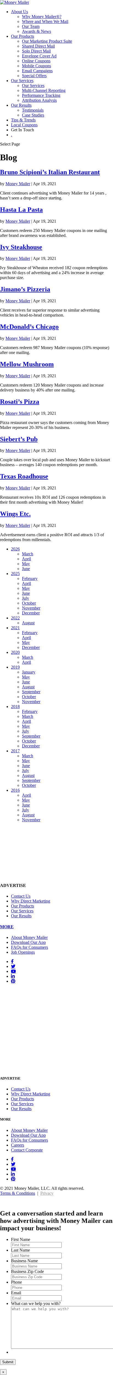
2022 (15, 618)
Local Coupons (24, 125)
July (25, 598)
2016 (15, 790)
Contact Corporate (27, 1150)
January (28, 672)
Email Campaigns (37, 70)
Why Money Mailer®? (41, 16)
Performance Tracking (41, 95)
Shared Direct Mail (38, 46)
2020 (15, 652)
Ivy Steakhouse (21, 247)
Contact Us (20, 896)
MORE (7, 926)
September (31, 691)
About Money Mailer (29, 937)
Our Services (22, 80)
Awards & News (36, 31)
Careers (17, 1145)
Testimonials (33, 110)
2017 (15, 751)
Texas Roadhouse (24, 476)
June (26, 568)
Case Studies (33, 115)
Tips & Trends (23, 120)
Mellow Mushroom (27, 364)
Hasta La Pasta (21, 209)
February (30, 578)
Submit (7, 1362)
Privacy (46, 1193)
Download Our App (28, 942)
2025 (15, 573)
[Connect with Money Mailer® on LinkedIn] (13, 976)
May (26, 563)
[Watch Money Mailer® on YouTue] (13, 971)
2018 (15, 706)
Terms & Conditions (17, 1193)
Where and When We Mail (45, 21)
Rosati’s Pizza (19, 401)
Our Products (22, 36)
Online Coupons (36, 61)
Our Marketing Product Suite (47, 41)
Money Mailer (17, 183)
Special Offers (34, 75)
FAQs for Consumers (29, 947)
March (27, 554)
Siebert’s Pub (19, 439)
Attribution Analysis (39, 100)
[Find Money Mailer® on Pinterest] (13, 981)
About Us (19, 11)
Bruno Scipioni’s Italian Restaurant (50, 172)
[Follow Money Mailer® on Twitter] (13, 966)
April (26, 558)
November (31, 608)
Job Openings (23, 952)
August (28, 622)
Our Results (21, 105)
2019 (15, 667)
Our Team (30, 26)
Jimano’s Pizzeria (25, 289)
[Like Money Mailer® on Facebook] (12, 961)
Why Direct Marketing (30, 901)
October (29, 603)
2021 (15, 627)
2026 (15, 549)
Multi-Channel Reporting (44, 90)
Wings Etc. (15, 513)
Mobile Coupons (36, 65)
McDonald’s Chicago (29, 326)
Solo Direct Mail (36, 51)
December (31, 613)
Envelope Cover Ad (39, 56)
